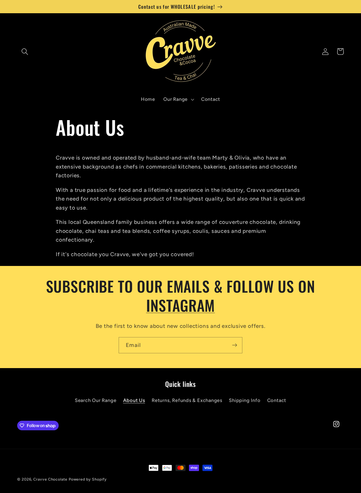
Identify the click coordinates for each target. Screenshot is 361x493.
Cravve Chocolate (50, 479)
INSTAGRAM (180, 305)
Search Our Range (95, 400)
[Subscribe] (234, 345)
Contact (276, 400)
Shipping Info (244, 400)
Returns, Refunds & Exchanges (187, 400)
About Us (134, 400)
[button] (24, 51)
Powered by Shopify (88, 479)
